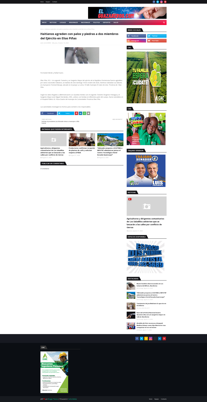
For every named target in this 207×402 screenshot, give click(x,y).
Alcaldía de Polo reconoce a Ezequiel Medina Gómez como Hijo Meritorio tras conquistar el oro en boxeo (151, 325)
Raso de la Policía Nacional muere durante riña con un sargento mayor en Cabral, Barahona (151, 315)
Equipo (48, 2)
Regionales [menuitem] (73, 22)
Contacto (164, 399)
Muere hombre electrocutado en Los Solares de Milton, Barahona (150, 285)
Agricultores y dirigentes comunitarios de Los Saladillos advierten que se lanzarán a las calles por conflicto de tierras (52, 151)
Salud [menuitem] (116, 22)
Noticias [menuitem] (53, 22)
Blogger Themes (53, 399)
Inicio (42, 2)
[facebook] (154, 1)
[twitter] (157, 1)
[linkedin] (159, 338)
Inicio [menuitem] (44, 22)
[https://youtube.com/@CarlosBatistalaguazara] (155, 338)
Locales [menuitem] (63, 22)
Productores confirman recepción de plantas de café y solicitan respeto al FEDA (82, 150)
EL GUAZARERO (46, 43)
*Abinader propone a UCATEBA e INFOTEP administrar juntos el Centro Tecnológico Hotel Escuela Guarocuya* (109, 151)
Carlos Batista (72, 399)
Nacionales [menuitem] (85, 22)
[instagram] (161, 1)
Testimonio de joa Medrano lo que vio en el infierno (151, 304)
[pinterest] (165, 1)
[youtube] (157, 40)
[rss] (146, 338)
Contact (54, 2)
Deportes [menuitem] (106, 22)
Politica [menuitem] (96, 22)
